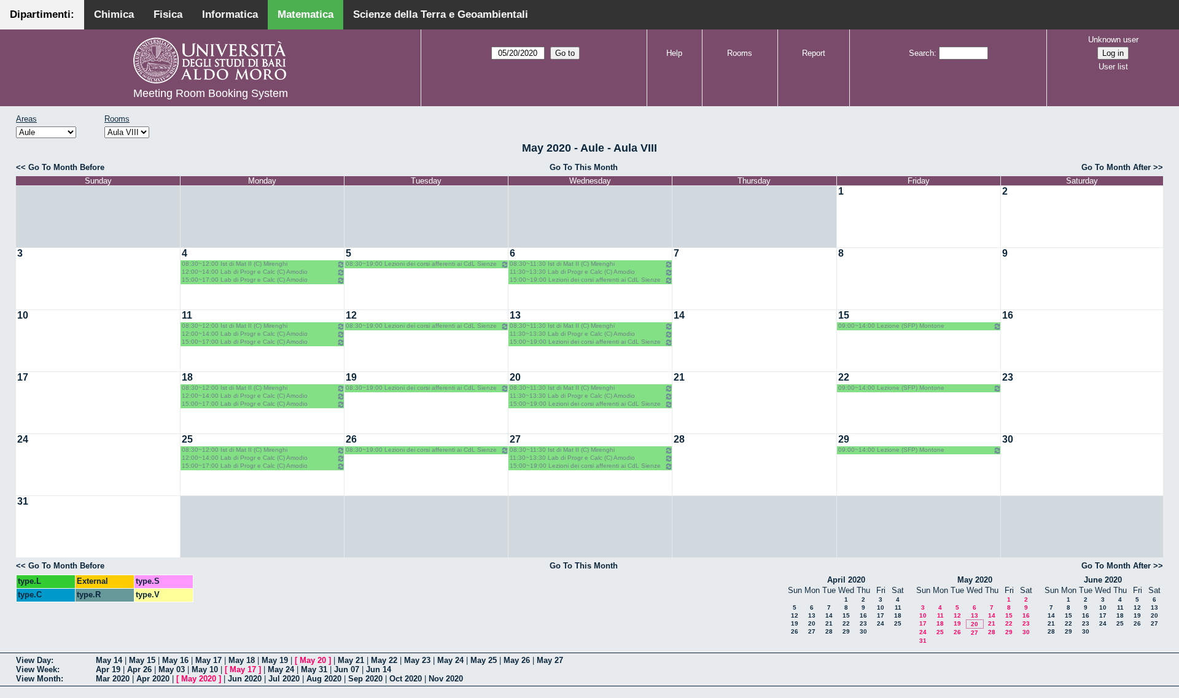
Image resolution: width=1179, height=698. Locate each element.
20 (515, 377)
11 (187, 315)
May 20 (313, 660)
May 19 (275, 660)
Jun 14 (378, 669)
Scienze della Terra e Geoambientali (440, 14)
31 (22, 501)
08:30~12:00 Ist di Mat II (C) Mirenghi (234, 263)
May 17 (208, 660)
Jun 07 (346, 669)
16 (1007, 315)
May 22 (384, 660)
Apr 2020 (152, 678)
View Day (33, 660)
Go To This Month (584, 167)
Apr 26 (139, 669)
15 (843, 315)
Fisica (168, 14)
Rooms (739, 53)
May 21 (351, 660)
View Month (38, 678)
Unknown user (1113, 39)
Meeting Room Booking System (210, 93)
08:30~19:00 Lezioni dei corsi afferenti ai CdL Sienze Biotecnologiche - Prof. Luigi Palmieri (421, 264)
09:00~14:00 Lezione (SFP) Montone (891, 325)
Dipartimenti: (42, 14)
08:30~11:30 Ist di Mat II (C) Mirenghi (562, 263)
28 (679, 439)
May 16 (175, 660)
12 (351, 315)
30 (1007, 439)
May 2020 (974, 579)
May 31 (314, 669)
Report (813, 53)
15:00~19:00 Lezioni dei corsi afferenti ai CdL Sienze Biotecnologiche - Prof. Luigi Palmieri (585, 280)
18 (187, 377)
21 (679, 377)
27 (515, 439)
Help (674, 53)
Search (921, 53)
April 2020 (846, 579)
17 (22, 377)
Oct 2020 (405, 678)
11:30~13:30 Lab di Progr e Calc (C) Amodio (572, 271)
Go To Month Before (66, 167)
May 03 (171, 669)
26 (351, 439)
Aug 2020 (323, 678)
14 (679, 315)
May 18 (241, 660)
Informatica (230, 14)
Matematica (305, 14)
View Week (36, 669)
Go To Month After (1116, 167)
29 (843, 439)
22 (843, 377)
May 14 (109, 660)
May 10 (205, 669)
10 (22, 315)
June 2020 (1103, 579)
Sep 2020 (365, 678)
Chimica (114, 14)
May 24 (450, 660)
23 (1007, 377)
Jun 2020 (245, 678)
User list (1113, 66)
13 (515, 315)
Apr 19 (108, 669)
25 (187, 439)
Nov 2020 (446, 678)
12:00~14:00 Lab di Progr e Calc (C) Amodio (245, 271)
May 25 (483, 660)
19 (351, 377)
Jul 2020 (284, 678)
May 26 (517, 660)
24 (22, 439)
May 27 (550, 660)
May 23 (417, 660)
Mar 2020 (113, 678)
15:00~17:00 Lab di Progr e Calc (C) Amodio (245, 279)
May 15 (142, 660)
